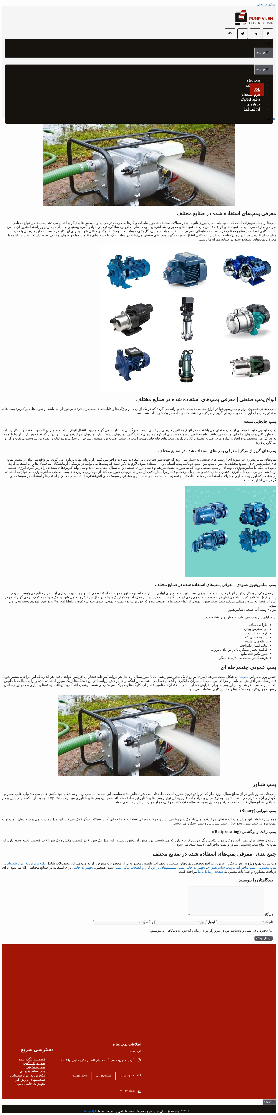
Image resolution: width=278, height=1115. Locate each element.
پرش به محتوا (266, 4)
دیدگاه (268, 914)
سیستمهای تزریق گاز (30, 1079)
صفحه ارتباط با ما (210, 871)
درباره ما (135, 1050)
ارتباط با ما (252, 109)
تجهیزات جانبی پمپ (31, 1083)
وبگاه (149, 922)
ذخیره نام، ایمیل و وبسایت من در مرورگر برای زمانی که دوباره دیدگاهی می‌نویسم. (209, 930)
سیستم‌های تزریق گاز (161, 867)
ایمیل (211, 922)
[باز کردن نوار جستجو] (266, 43)
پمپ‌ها (243, 677)
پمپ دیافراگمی (245, 867)
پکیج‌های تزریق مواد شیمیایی (25, 863)
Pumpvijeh (90, 1111)
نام (271, 922)
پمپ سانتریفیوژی (219, 867)
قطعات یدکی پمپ (128, 867)
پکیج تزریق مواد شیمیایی (27, 1075)
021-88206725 (103, 1075)
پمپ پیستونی (267, 867)
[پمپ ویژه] (254, 24)
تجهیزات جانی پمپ (191, 867)
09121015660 (80, 1075)
